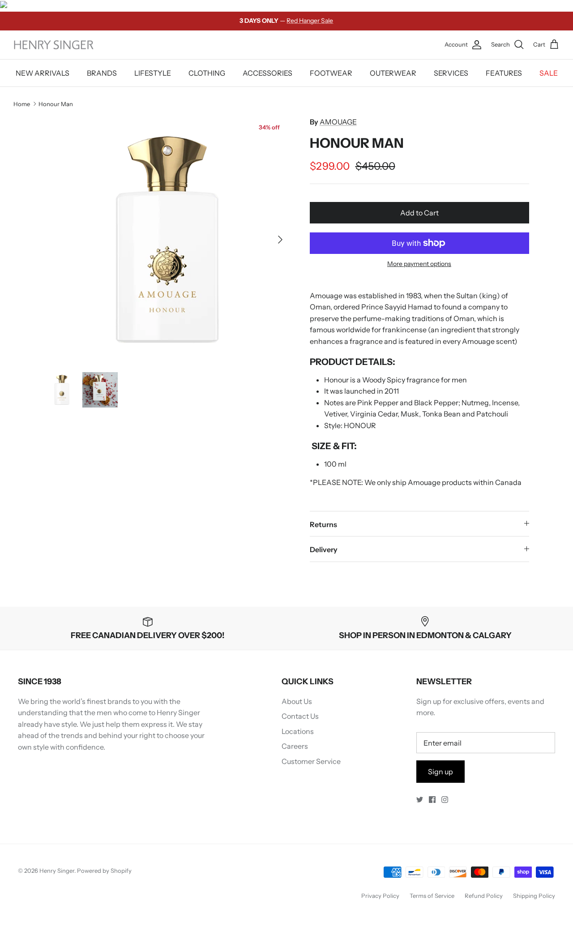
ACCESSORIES (267, 73)
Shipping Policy (534, 895)
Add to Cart (419, 212)
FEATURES (504, 73)
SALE (548, 73)
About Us (297, 701)
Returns (323, 524)
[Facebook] (432, 799)
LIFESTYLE (152, 73)
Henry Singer (56, 870)
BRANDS (102, 73)
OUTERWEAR (393, 73)
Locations (298, 731)
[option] (167, 239)
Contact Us (300, 716)
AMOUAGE (338, 121)
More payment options (419, 264)
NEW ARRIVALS (42, 73)
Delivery (324, 549)
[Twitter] (419, 799)
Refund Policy (484, 895)
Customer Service (311, 761)
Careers (295, 746)
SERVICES (451, 73)
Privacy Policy (380, 895)
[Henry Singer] (53, 45)
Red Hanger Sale (309, 21)
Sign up (440, 771)
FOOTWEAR (331, 73)
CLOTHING (206, 73)
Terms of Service (432, 895)
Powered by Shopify (104, 870)
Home (21, 103)
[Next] (280, 239)
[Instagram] (444, 799)
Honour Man (55, 103)
